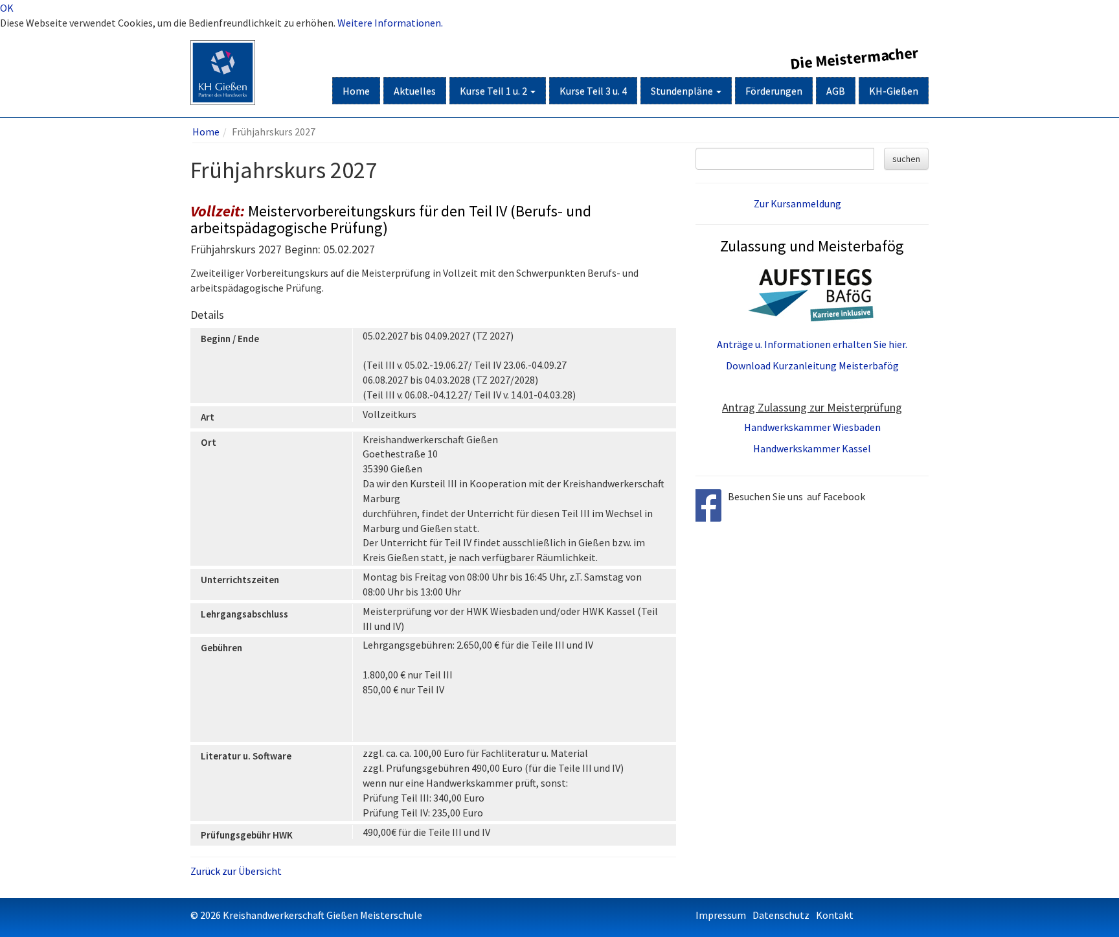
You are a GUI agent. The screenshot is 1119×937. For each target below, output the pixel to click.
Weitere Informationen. (390, 22)
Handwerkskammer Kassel (812, 448)
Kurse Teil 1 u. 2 (494, 90)
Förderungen (773, 90)
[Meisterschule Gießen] (223, 56)
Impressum (720, 914)
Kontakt (834, 914)
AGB (835, 90)
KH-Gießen (893, 90)
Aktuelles (415, 90)
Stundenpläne (683, 90)
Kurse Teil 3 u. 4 (593, 90)
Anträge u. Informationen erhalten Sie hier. (812, 344)
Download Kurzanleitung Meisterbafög (812, 365)
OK (7, 7)
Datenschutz (780, 914)
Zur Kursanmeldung (797, 203)
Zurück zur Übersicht (236, 870)
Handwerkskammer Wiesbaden (812, 427)
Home (356, 90)
